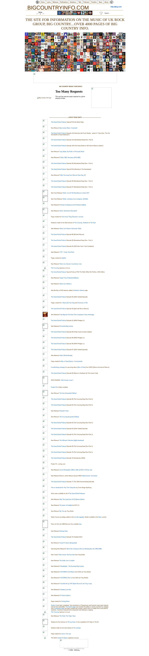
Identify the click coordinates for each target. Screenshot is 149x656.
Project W (54, 387)
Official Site (80, 648)
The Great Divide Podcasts (77, 493)
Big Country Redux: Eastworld (68, 128)
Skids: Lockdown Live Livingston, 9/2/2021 (75, 199)
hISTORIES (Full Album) (67, 572)
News (100, 2)
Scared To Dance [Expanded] (68, 543)
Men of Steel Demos (67, 361)
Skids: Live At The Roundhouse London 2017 (76, 193)
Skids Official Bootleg (65, 355)
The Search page (70, 607)
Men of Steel (81, 367)
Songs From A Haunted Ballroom (69, 278)
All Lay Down (72, 622)
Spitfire (64, 258)
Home (43, 2)
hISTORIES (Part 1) (66, 578)
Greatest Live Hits (65, 589)
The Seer (93, 222)
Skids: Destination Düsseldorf (68, 211)
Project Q (54, 605)
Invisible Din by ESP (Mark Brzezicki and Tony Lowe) (76, 583)
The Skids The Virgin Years (67, 616)
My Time (62, 511)
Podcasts (86, 2)
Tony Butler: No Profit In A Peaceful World (71, 151)
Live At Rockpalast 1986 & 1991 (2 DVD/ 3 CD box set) (75, 470)
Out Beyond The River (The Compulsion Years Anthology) (77, 314)
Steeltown (86, 222)
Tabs (79, 2)
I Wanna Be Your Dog (68, 303)
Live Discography (79, 517)
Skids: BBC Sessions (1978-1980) (70, 157)
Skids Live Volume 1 (65, 284)
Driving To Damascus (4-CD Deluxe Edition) (73, 205)
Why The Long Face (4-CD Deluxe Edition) (71, 499)
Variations (73, 2)
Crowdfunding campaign (58, 367)
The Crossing (78, 222)
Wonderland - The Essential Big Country (72, 566)
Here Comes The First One (67, 554)
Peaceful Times (64, 411)
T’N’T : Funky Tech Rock (66, 252)
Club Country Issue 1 (67, 380)
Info (69, 648)
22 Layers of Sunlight (65, 505)
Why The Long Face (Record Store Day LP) (73, 175)
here (80, 524)
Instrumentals (78, 361)
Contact (74, 648)
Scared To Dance (62, 638)
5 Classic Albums (65, 595)
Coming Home (65, 601)
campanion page (59, 608)
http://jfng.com (116, 7)
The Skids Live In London (66, 560)
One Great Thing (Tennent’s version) (72, 217)
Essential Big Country (66, 326)
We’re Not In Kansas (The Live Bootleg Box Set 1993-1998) (84, 549)
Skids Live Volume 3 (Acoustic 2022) (70, 228)
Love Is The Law (66, 634)
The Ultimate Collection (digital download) (71, 440)
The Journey (77, 628)
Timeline (94, 2)
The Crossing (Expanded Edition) (69, 417)
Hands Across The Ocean (89, 476)
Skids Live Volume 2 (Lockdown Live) (70, 264)
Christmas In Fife (82, 303)
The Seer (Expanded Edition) (67, 393)
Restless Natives (79, 290)
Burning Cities (63, 531)
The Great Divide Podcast (58, 122)
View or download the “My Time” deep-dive (63, 487)
